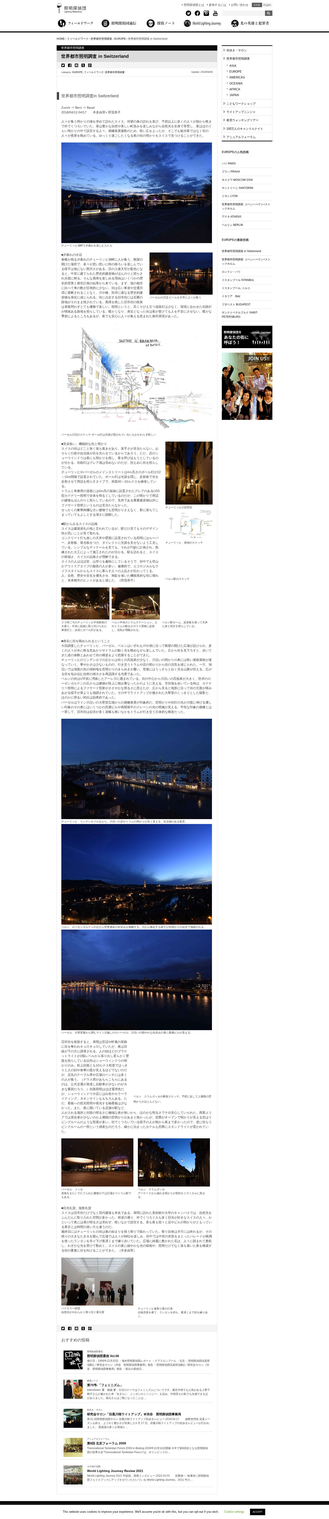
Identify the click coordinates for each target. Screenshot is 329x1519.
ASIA (232, 65)
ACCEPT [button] (258, 1511)
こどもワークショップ (241, 103)
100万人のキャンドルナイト (244, 128)
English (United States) (267, 5)
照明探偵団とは (194, 4)
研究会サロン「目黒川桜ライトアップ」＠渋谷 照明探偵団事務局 (134, 1414)
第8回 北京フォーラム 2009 (106, 1443)
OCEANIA (236, 83)
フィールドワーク (94, 72)
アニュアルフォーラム (241, 137)
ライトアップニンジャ (241, 112)
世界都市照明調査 (115, 72)
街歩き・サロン (236, 50)
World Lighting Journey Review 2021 (115, 1471)
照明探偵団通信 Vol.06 (103, 1356)
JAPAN (234, 95)
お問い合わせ (239, 4)
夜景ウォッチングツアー (242, 120)
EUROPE (77, 72)
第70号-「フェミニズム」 (105, 1385)
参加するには (217, 4)
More (148, 1365)
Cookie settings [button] (234, 1511)
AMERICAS (237, 77)
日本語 (257, 5)
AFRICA (234, 89)
